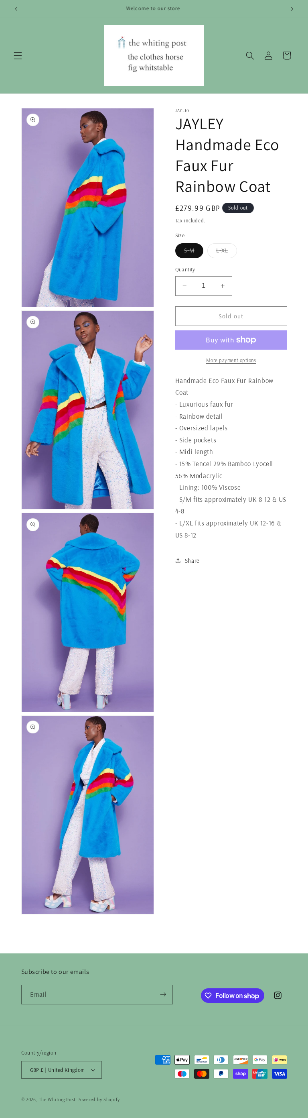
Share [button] (192, 560)
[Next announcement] (292, 9)
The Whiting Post (57, 1099)
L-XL (226, 252)
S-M (193, 252)
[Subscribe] (163, 994)
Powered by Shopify (98, 1099)
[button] (17, 55)
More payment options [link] (231, 360)
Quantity (185, 269)
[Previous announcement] (16, 9)
